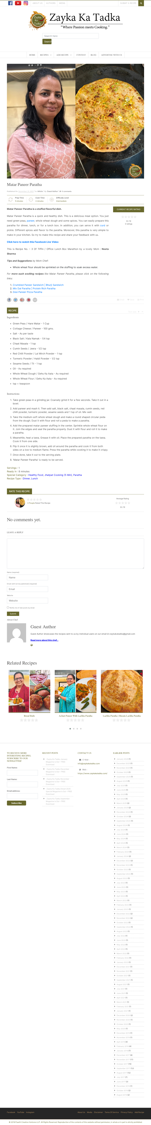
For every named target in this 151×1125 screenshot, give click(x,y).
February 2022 (123, 958)
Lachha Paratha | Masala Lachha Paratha (122, 715)
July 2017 (121, 1077)
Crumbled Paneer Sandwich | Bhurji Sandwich (38, 284)
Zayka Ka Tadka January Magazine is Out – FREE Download (56, 762)
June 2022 (121, 940)
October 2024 (122, 816)
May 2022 (121, 945)
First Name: (12, 767)
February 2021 (123, 1006)
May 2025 (121, 794)
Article (40, 191)
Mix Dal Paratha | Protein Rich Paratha (34, 288)
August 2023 (122, 878)
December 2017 (123, 1055)
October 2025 (122, 772)
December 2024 (123, 812)
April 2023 (121, 896)
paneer (30, 220)
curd (102, 225)
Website (10, 595)
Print (141, 299)
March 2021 (122, 1002)
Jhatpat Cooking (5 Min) (58, 474)
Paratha (77, 474)
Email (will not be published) (22, 584)
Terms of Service (112, 1112)
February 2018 (123, 1046)
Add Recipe (62, 54)
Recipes (44, 54)
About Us (37, 3)
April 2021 (121, 998)
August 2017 (122, 1073)
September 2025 (123, 777)
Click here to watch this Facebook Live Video (33, 241)
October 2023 (122, 869)
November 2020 (123, 1020)
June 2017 (121, 1082)
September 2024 (124, 821)
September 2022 (123, 927)
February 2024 (123, 852)
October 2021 (122, 975)
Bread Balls (29, 715)
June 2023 (121, 887)
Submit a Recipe (128, 3)
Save (131, 299)
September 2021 (123, 980)
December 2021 (123, 967)
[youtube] (18, 3)
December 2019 (123, 1033)
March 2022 (122, 953)
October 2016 (122, 1090)
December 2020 (123, 1015)
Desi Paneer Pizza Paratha (27, 291)
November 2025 (123, 768)
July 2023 (121, 883)
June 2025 (121, 790)
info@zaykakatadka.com (89, 763)
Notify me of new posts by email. (22, 608)
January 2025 (122, 808)
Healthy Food (35, 474)
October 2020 (122, 1024)
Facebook (11, 1112)
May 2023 (121, 891)
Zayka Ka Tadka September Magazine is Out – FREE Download (58, 801)
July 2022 (121, 936)
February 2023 (123, 905)
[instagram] (25, 3)
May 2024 (121, 838)
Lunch (34, 478)
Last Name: (12, 779)
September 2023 (124, 874)
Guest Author (52, 191)
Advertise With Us (111, 54)
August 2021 (122, 984)
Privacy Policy (127, 1112)
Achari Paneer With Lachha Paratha (75, 715)
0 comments (67, 191)
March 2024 (122, 847)
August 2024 (122, 825)
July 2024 (121, 830)
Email (121, 299)
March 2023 (122, 900)
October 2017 (122, 1064)
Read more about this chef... (44, 640)
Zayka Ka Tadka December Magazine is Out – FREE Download (57, 771)
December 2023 (123, 861)
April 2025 (121, 799)
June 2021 (121, 993)
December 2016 (123, 1086)
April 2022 (121, 949)
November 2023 (123, 865)
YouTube (20, 1112)
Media (62, 3)
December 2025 (123, 763)
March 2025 (122, 803)
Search (48, 41)
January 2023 (122, 909)
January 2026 (122, 759)
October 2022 (122, 922)
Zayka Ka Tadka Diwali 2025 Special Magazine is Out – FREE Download (59, 791)
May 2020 (121, 1028)
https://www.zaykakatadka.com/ (92, 773)
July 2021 (121, 989)
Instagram (30, 1112)
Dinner (26, 478)
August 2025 (122, 781)
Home (32, 54)
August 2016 (122, 1095)
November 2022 (123, 918)
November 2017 (123, 1059)
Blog (93, 54)
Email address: (13, 791)
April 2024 (121, 843)
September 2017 (123, 1068)
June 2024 (121, 834)
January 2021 (122, 1011)
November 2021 (123, 971)
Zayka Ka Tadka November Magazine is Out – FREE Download (57, 781)
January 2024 (122, 856)
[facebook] (10, 3)
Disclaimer (98, 1112)
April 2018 (121, 1042)
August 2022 (122, 931)
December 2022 (123, 914)
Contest (81, 54)
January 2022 (122, 962)
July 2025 (121, 785)
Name (13, 572)
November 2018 (123, 1037)
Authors (50, 3)
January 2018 (122, 1051)
